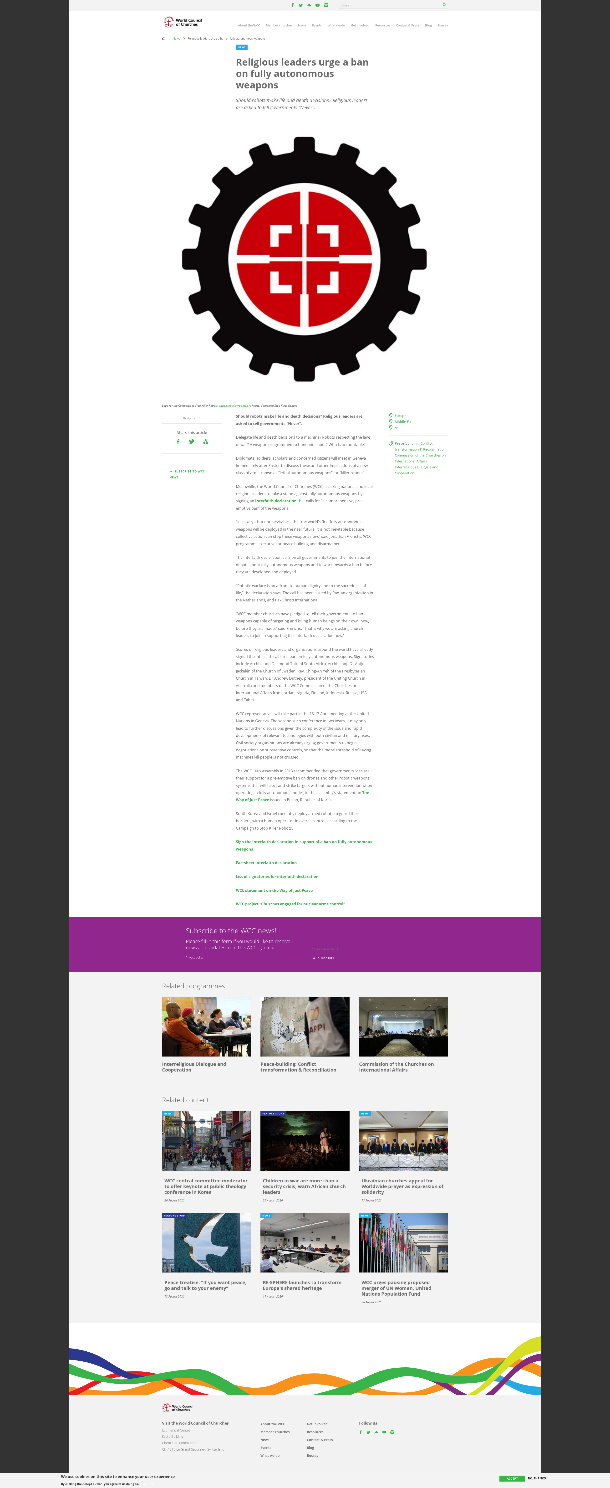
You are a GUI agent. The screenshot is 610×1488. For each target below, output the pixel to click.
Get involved (360, 25)
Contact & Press (407, 25)
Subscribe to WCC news (187, 474)
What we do (336, 25)
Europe (400, 415)
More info (146, 1483)
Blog (428, 25)
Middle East (404, 421)
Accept (512, 1479)
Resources (382, 25)
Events (317, 25)
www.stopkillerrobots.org (235, 406)
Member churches (279, 25)
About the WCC (249, 25)
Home (163, 38)
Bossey (443, 25)
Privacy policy (194, 957)
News (302, 25)
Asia (398, 427)
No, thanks (537, 1478)
